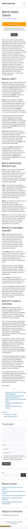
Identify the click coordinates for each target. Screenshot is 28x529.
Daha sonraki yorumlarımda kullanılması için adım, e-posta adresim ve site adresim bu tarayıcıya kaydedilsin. (14, 457)
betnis (5, 412)
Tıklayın (14, 34)
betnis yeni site (8, 3)
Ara (3, 472)
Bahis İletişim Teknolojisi (10, 414)
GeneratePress (14, 523)
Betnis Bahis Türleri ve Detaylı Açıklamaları (13, 495)
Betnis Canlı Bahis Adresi (11, 416)
